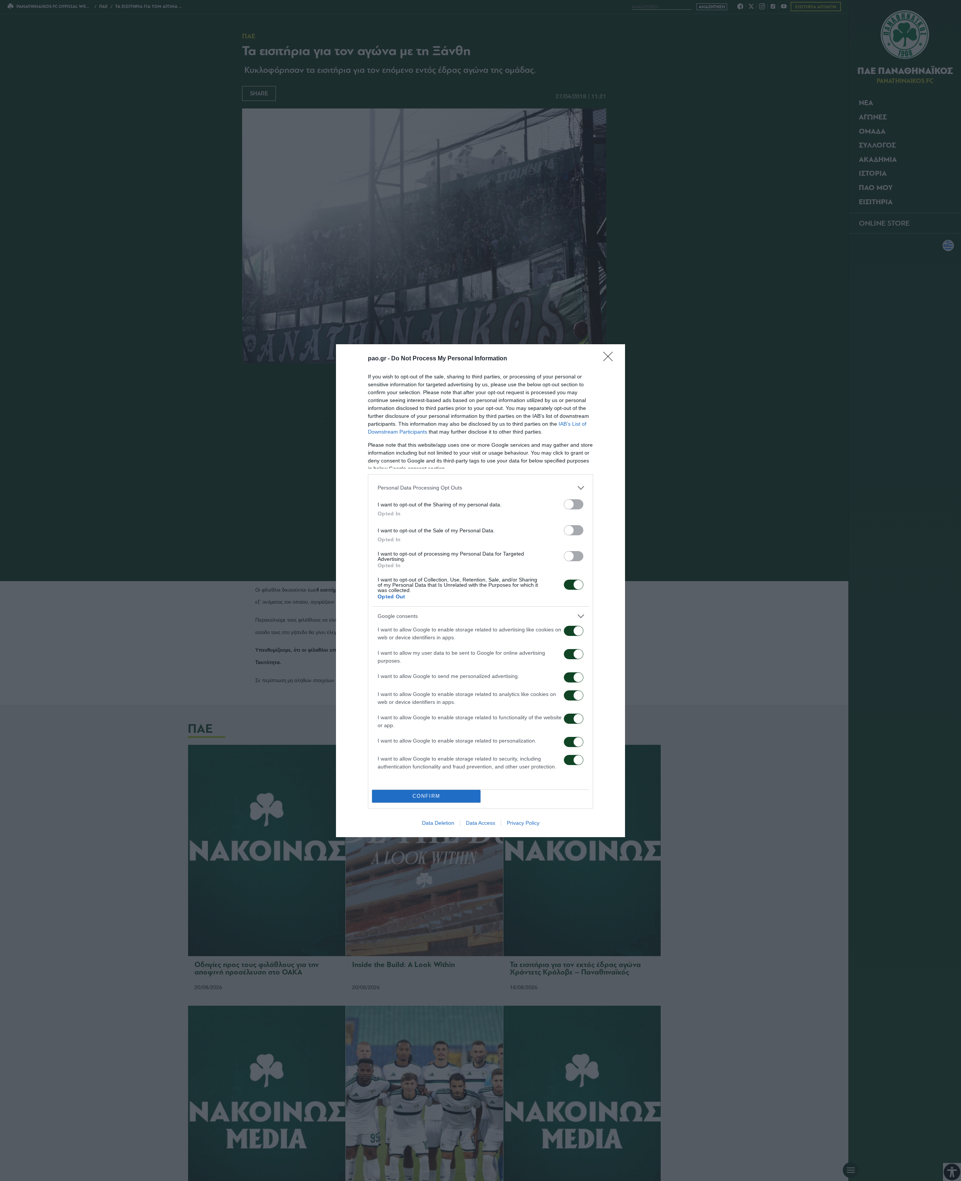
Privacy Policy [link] (523, 823)
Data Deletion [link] (438, 823)
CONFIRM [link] (426, 796)
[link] (610, 359)
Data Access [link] (480, 823)
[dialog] (480, 590)
